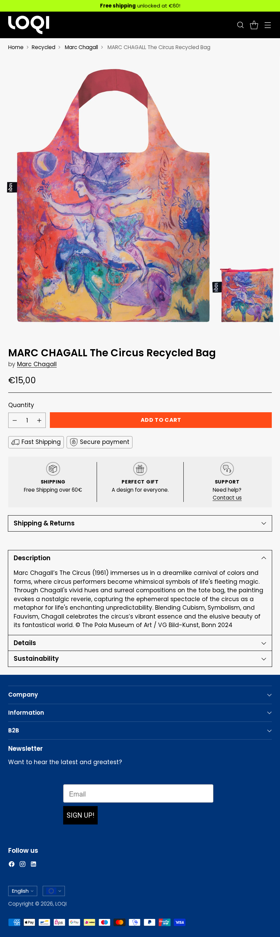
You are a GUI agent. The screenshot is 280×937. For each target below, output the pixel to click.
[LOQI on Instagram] (22, 865)
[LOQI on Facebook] (12, 865)
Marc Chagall (81, 47)
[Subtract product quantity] (15, 420)
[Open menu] (268, 25)
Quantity (21, 405)
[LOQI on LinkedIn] (33, 865)
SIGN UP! (80, 815)
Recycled (43, 47)
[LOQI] (28, 25)
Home (16, 47)
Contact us (227, 497)
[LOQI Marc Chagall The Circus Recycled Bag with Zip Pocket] (140, 196)
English (20, 890)
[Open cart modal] (254, 25)
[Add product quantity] (39, 420)
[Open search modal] (240, 25)
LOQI (61, 903)
